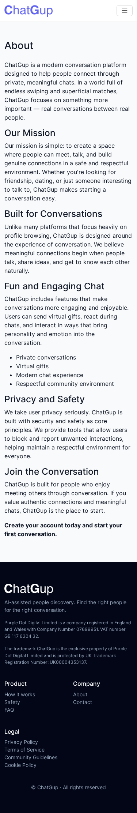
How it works (19, 694)
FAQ (9, 710)
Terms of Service (24, 749)
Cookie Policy (20, 765)
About (80, 694)
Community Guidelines (30, 757)
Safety (12, 702)
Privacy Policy (21, 742)
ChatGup (47, 787)
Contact (82, 702)
